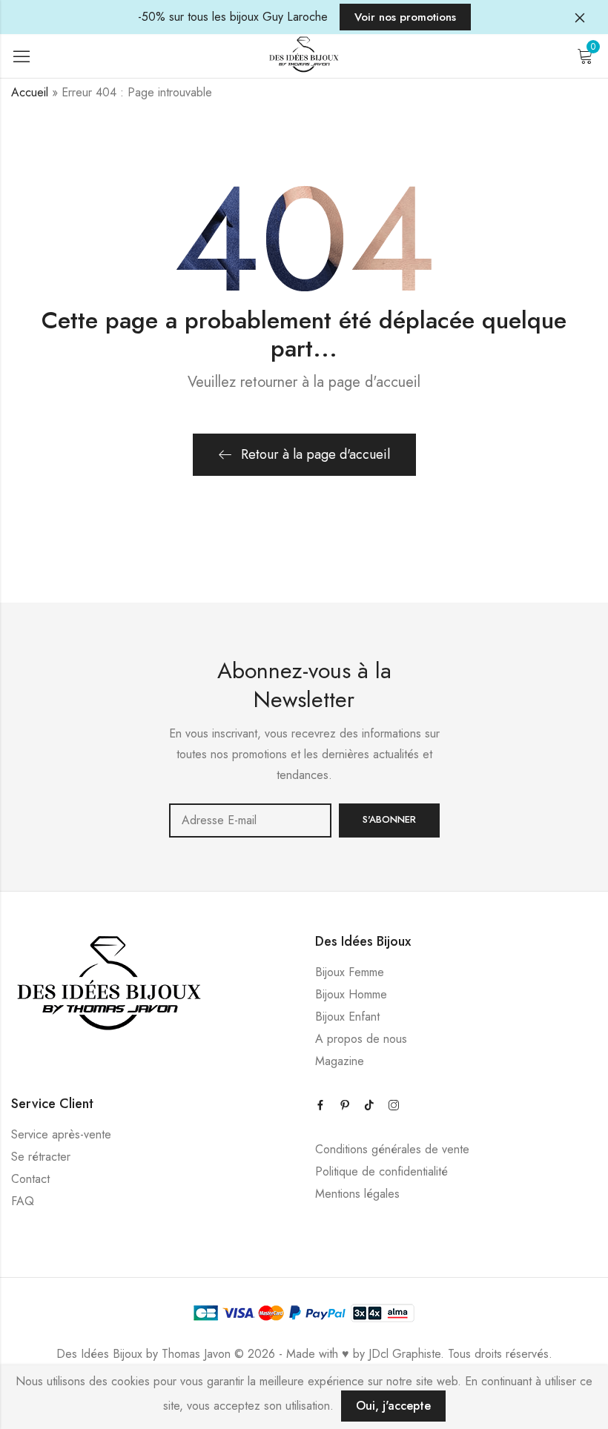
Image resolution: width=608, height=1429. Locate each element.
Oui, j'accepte (393, 1405)
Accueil (29, 92)
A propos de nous (361, 1038)
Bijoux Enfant (347, 1016)
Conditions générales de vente (392, 1149)
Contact (30, 1178)
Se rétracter (40, 1156)
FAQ (22, 1201)
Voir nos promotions (405, 17)
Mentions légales (357, 1193)
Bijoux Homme (351, 994)
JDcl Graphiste (404, 1353)
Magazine (339, 1061)
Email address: (250, 820)
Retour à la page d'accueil (315, 454)
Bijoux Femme (349, 972)
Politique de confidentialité (381, 1171)
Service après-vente (61, 1134)
